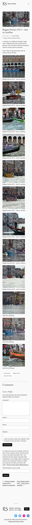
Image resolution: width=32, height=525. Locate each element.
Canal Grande (7, 373)
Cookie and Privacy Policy (16, 521)
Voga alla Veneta (8, 375)
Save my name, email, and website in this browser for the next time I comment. (16, 440)
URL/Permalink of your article (11, 468)
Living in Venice (7, 38)
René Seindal (16, 35)
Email (5, 424)
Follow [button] (26, 509)
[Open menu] (28, 4)
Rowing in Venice (16, 38)
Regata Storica (16, 373)
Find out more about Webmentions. (17, 465)
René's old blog (12, 3)
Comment (6, 400)
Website (5, 432)
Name (5, 417)
